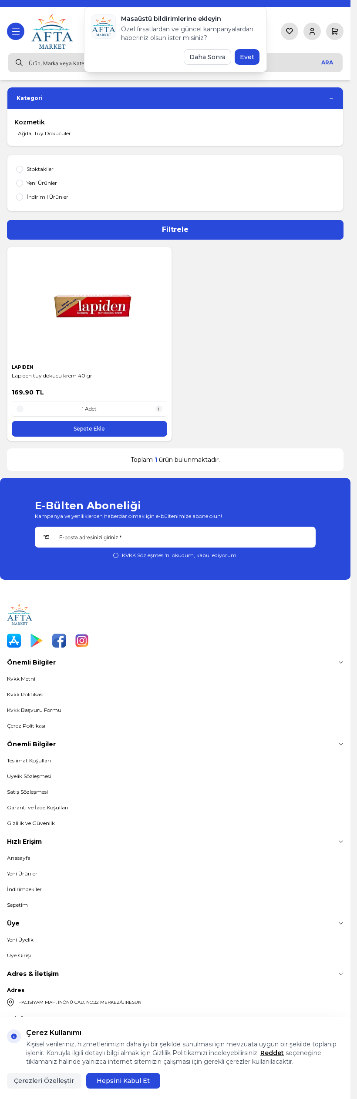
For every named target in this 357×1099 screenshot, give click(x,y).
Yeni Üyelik (20, 939)
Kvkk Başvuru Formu (34, 710)
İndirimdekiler (24, 889)
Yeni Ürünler (22, 873)
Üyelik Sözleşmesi (29, 776)
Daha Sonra (207, 57)
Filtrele (175, 229)
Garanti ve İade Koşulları (37, 807)
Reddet (272, 1053)
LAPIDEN (23, 367)
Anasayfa (18, 858)
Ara (327, 62)
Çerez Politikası (26, 725)
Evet (247, 57)
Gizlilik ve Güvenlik (31, 823)
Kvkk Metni (21, 678)
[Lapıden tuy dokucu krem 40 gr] (89, 305)
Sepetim (17, 905)
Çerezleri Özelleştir (44, 1081)
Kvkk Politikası (25, 694)
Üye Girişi (19, 955)
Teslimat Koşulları (29, 760)
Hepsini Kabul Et (123, 1081)
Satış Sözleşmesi (27, 791)
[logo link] (53, 31)
